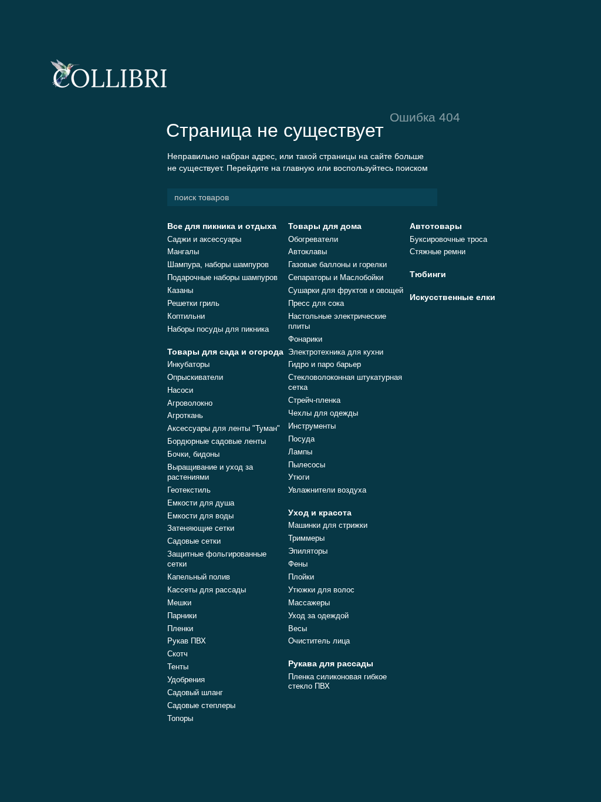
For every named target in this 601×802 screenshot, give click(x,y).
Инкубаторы (188, 364)
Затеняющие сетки (200, 528)
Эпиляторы (307, 551)
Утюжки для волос (321, 589)
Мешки (179, 602)
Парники (182, 615)
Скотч (177, 653)
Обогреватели (313, 239)
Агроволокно (189, 403)
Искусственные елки (452, 297)
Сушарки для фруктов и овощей (345, 290)
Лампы (300, 451)
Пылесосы (306, 464)
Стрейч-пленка (314, 400)
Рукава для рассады (330, 663)
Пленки (180, 628)
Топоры (180, 718)
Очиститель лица (319, 640)
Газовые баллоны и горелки (337, 264)
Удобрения (186, 679)
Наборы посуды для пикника (218, 329)
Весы (297, 628)
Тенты (177, 666)
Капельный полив (198, 576)
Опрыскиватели (195, 377)
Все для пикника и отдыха (221, 226)
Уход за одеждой (318, 615)
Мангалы (183, 251)
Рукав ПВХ (186, 640)
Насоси (180, 390)
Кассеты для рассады (206, 589)
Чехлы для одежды (323, 413)
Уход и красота (320, 512)
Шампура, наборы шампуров (218, 264)
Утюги (298, 477)
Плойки (301, 576)
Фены (298, 564)
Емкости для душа (200, 502)
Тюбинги (428, 274)
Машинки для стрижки (327, 525)
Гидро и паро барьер (324, 364)
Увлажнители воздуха (327, 490)
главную (299, 168)
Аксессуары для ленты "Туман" (223, 428)
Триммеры (306, 538)
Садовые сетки (194, 541)
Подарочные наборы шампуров (222, 277)
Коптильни (186, 316)
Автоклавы (307, 251)
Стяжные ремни (437, 251)
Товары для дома (325, 226)
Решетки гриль (193, 303)
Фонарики (305, 339)
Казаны (180, 290)
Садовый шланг (195, 692)
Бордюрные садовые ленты (216, 441)
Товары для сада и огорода (225, 351)
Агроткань (185, 415)
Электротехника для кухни (335, 352)
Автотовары (436, 226)
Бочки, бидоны (193, 454)
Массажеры (309, 602)
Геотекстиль (189, 490)
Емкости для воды (200, 515)
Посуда (301, 438)
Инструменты (312, 426)
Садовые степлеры (201, 705)
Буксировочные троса (448, 239)
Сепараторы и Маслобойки (335, 277)
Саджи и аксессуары (204, 239)
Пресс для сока (316, 303)
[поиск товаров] (427, 197)
